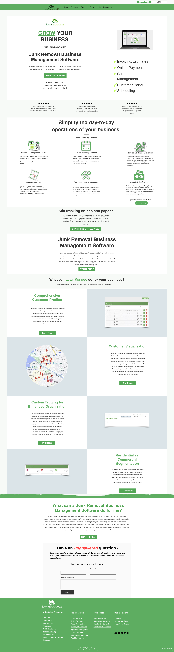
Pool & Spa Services (50, 629)
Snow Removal (48, 634)
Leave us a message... (68, 577)
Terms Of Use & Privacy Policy (88, 649)
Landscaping (47, 620)
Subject (92, 569)
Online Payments (77, 621)
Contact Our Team (121, 621)
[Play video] (135, 39)
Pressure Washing (49, 632)
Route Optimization (78, 624)
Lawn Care (46, 618)
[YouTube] (125, 633)
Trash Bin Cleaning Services (53, 637)
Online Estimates (77, 632)
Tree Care (46, 640)
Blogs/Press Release (122, 624)
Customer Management (79, 635)
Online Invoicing (76, 618)
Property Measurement (79, 627)
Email (62, 569)
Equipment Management (79, 629)
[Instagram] (115, 633)
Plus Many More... (77, 638)
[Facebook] (119, 633)
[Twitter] (122, 633)
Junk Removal (48, 623)
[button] (75, 7)
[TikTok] (128, 633)
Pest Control (47, 626)
